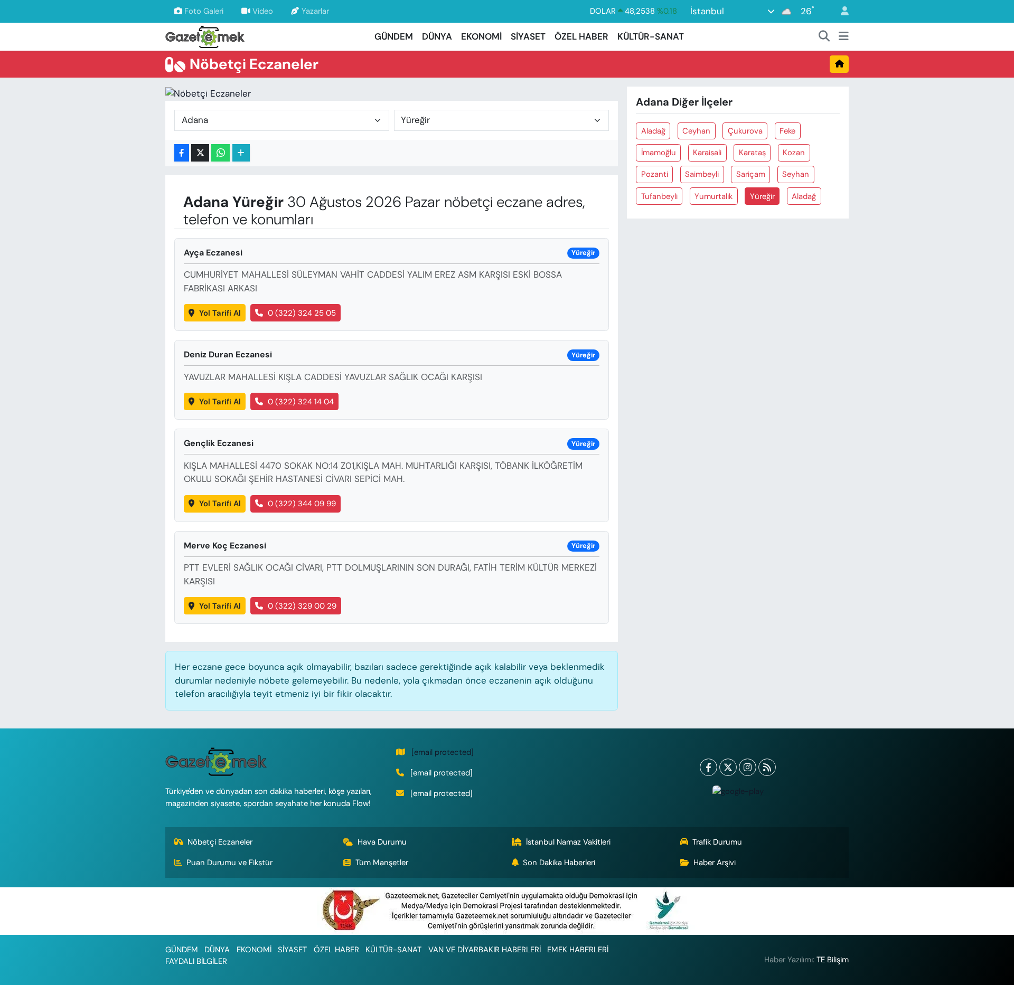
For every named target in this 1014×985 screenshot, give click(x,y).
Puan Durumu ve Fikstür (229, 862)
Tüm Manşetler (381, 862)
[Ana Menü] (844, 37)
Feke (787, 131)
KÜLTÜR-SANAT (650, 36)
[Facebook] (708, 767)
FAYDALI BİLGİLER (196, 961)
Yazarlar (315, 11)
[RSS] (767, 767)
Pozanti (654, 174)
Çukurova (745, 131)
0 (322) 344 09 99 (302, 503)
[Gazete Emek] (205, 35)
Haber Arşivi (714, 862)
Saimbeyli (702, 174)
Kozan (794, 152)
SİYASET (528, 36)
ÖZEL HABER (581, 36)
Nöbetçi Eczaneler (219, 842)
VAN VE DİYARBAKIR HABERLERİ (484, 949)
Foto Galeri (203, 11)
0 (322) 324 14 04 (301, 401)
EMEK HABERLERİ (577, 949)
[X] (728, 767)
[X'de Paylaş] (200, 153)
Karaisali (707, 152)
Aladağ (653, 131)
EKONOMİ (481, 36)
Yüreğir (762, 196)
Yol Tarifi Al (220, 313)
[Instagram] (747, 767)
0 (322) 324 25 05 (302, 313)
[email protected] (442, 752)
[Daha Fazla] (241, 153)
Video (262, 11)
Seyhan (795, 174)
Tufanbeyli (659, 196)
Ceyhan (696, 131)
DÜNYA (437, 36)
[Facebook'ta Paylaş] (181, 153)
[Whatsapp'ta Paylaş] (220, 153)
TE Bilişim (832, 959)
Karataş (752, 152)
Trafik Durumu (717, 842)
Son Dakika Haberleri (559, 862)
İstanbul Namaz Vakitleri (568, 842)
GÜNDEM (393, 36)
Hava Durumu (382, 842)
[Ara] (824, 37)
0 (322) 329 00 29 (302, 606)
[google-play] (738, 791)
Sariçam (750, 174)
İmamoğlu (658, 152)
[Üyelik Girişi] (840, 11)
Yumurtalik (713, 196)
